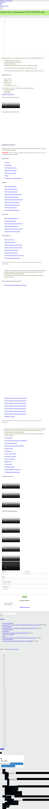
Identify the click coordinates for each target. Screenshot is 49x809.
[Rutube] (5, 749)
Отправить (24, 596)
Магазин (4, 796)
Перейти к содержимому (6, 0)
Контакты (4, 806)
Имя (4, 571)
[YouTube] (3, 749)
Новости (2, 619)
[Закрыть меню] (0, 769)
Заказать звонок (4, 6)
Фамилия (27, 571)
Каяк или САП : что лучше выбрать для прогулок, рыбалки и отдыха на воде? (21, 624)
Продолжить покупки (8, 766)
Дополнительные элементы (12, 802)
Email (3, 576)
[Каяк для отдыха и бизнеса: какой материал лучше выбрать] (7, 639)
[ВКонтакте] (1, 749)
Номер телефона (7, 581)
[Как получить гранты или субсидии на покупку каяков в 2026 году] (10, 636)
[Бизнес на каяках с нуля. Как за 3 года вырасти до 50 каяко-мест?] (7, 626)
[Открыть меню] (1, 8)
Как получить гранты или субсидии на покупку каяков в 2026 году (19, 637)
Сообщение (6, 586)
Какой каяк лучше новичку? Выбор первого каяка (14, 633)
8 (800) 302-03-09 (24, 607)
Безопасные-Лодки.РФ (13, 649)
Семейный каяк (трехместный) (11, 790)
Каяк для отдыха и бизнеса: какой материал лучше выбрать (17, 641)
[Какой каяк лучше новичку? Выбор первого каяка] (10, 631)
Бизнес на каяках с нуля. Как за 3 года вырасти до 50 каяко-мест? (19, 628)
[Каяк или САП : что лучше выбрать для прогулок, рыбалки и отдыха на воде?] (8, 623)
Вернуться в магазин (16, 763)
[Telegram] (4, 749)
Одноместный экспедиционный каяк (12, 794)
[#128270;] (1, 616)
